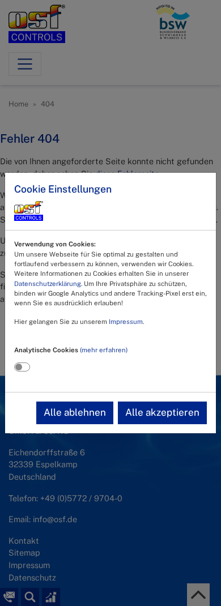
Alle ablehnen (75, 412)
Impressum (126, 322)
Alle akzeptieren (162, 412)
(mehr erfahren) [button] (104, 350)
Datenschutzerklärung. (48, 284)
